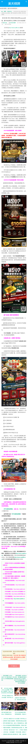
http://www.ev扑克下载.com (18, 594)
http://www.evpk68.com (19, 607)
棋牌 (5, 11)
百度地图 (12, 742)
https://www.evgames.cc (18, 614)
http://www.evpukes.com (17, 612)
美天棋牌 (12, 740)
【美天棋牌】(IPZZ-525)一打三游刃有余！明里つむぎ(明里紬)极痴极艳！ (7, 678)
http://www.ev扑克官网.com (18, 591)
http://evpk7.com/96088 (17, 546)
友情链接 (17, 740)
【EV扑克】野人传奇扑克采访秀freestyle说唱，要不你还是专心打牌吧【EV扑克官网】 (14, 657)
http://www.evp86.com (14, 27)
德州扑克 (9, 11)
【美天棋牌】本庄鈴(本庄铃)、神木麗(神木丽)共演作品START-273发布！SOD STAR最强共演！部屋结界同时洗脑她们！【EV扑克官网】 (20, 679)
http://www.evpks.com (19, 596)
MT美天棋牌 (13, 22)
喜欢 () (15, 666)
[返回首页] (1, 11)
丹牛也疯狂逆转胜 (16, 514)
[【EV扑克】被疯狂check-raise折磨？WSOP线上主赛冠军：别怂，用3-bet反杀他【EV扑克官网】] (7, 690)
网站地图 (22, 740)
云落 (21, 742)
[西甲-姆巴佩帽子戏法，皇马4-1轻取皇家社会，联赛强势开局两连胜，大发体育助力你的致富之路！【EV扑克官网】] (8, 706)
